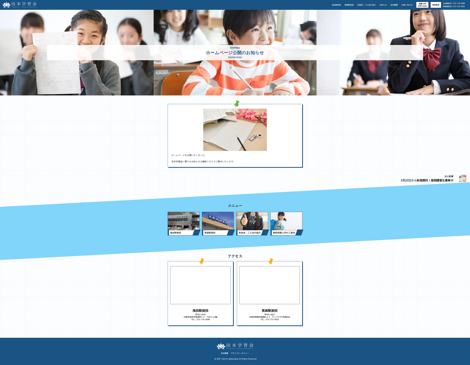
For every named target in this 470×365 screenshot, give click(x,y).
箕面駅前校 (349, 5)
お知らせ (383, 5)
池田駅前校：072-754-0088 (454, 3)
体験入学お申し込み (422, 5)
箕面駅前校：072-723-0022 (454, 6)
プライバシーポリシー (240, 353)
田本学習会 (235, 48)
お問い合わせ (406, 5)
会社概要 (394, 5)
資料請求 (435, 5)
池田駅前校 (336, 5)
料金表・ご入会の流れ (366, 5)
